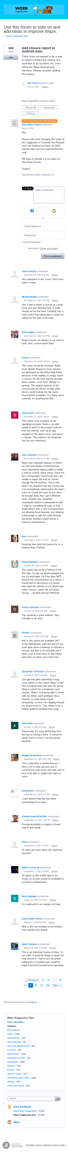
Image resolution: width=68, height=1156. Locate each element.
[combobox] (32, 1098)
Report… (46, 87)
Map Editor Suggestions (25, 1111)
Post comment (53, 256)
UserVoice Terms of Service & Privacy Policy (46, 1145)
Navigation (12, 1062)
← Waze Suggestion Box (16, 36)
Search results (14, 1074)
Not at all (32, 107)
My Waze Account (16, 1058)
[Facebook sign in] (32, 210)
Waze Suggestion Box (20, 1017)
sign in (33, 1002)
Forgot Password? (32, 242)
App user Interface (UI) (18, 1046)
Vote (11, 57)
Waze (16, 1122)
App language (14, 1042)
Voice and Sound (15, 1085)
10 (47, 985)
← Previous (31, 980)
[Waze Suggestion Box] (34, 10)
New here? (43, 248)
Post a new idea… (16, 1022)
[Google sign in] (54, 210)
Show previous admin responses (38, 175)
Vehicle (11, 1081)
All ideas (11, 1026)
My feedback (13, 1030)
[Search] (58, 1098)
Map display (13, 1054)
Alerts (10, 1034)
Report (55, 275)
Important (51, 107)
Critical (32, 113)
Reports (11, 1066)
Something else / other (18, 1078)
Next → (57, 985)
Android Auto (13, 1038)
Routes (10, 1070)
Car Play (11, 1050)
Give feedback (22, 1106)
